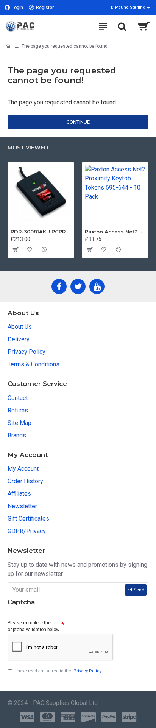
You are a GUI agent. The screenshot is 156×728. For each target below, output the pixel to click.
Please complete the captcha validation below (33, 626)
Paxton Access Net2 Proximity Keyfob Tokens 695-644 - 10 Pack (115, 232)
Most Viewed (28, 148)
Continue (78, 122)
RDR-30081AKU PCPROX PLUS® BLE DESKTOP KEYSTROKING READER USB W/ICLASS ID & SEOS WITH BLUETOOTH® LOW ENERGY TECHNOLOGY (41, 232)
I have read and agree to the (58, 671)
